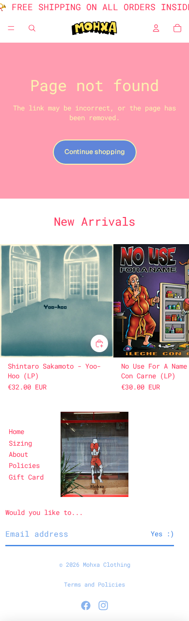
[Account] (156, 28)
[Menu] (11, 28)
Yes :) (162, 533)
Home (16, 431)
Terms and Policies (94, 584)
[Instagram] (103, 605)
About (18, 454)
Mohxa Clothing (106, 564)
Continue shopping (94, 151)
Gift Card (26, 476)
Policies (24, 465)
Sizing (20, 443)
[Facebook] (86, 605)
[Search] (32, 28)
